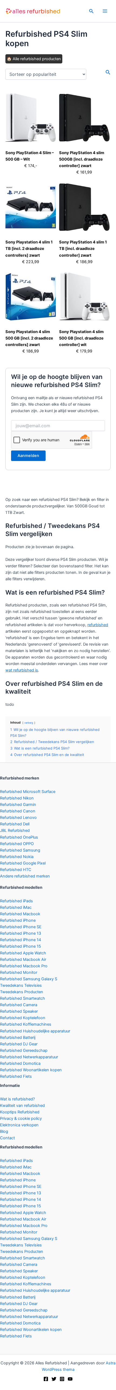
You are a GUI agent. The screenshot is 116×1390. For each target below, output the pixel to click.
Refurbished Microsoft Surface (27, 791)
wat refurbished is (21, 670)
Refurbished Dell (14, 824)
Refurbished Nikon (17, 798)
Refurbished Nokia (16, 856)
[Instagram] (62, 1379)
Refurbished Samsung (20, 850)
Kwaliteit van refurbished (22, 1105)
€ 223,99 (30, 261)
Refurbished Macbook (20, 913)
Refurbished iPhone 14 (20, 939)
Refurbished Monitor (18, 972)
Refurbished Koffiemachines (25, 1024)
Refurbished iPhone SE (21, 926)
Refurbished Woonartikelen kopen (31, 1069)
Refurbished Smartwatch (22, 998)
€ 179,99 (84, 351)
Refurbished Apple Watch (23, 953)
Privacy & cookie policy (21, 1118)
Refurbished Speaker (19, 1011)
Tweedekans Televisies (21, 985)
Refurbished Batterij (17, 1037)
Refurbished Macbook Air (23, 959)
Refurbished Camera (18, 1004)
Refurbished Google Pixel (23, 863)
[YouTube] (70, 1379)
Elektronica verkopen (19, 1125)
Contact (7, 1137)
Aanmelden (28, 455)
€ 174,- (30, 165)
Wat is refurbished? (17, 1099)
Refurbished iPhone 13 (20, 933)
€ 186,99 (84, 261)
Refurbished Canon (17, 811)
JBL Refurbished (15, 830)
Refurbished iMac (16, 907)
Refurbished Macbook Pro (23, 966)
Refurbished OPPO (17, 843)
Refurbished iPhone (18, 920)
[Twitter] (54, 1379)
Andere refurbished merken (25, 876)
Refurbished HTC (15, 869)
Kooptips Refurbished (19, 1112)
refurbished (97, 624)
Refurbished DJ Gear (18, 1044)
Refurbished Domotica (20, 1063)
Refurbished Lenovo (18, 817)
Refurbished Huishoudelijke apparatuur (35, 1031)
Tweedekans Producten (21, 991)
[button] (91, 11)
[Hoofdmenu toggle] (105, 11)
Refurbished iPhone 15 (20, 946)
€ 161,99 (84, 172)
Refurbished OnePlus (19, 837)
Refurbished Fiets (16, 1076)
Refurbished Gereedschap (23, 1050)
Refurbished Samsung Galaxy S (28, 979)
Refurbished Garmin (18, 804)
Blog (4, 1131)
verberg (28, 722)
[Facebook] (45, 1379)
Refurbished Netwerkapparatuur (29, 1057)
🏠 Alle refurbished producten (34, 58)
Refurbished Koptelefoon (22, 1017)
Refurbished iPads (16, 901)
